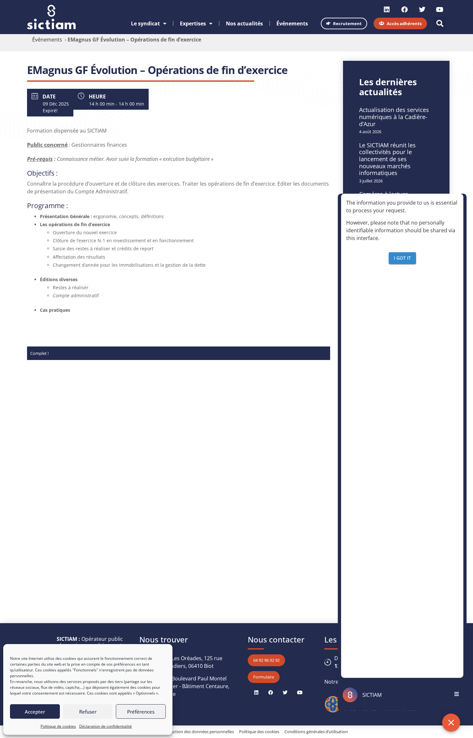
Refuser (88, 711)
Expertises (193, 23)
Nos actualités (244, 23)
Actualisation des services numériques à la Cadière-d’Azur (394, 116)
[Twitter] (422, 9)
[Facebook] (404, 9)
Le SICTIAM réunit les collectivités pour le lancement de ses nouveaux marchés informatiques (387, 159)
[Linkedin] (386, 9)
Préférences (140, 711)
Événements (292, 23)
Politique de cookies (58, 726)
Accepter (35, 711)
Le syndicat (145, 23)
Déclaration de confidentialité (105, 726)
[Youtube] (439, 9)
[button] (439, 23)
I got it (402, 258)
